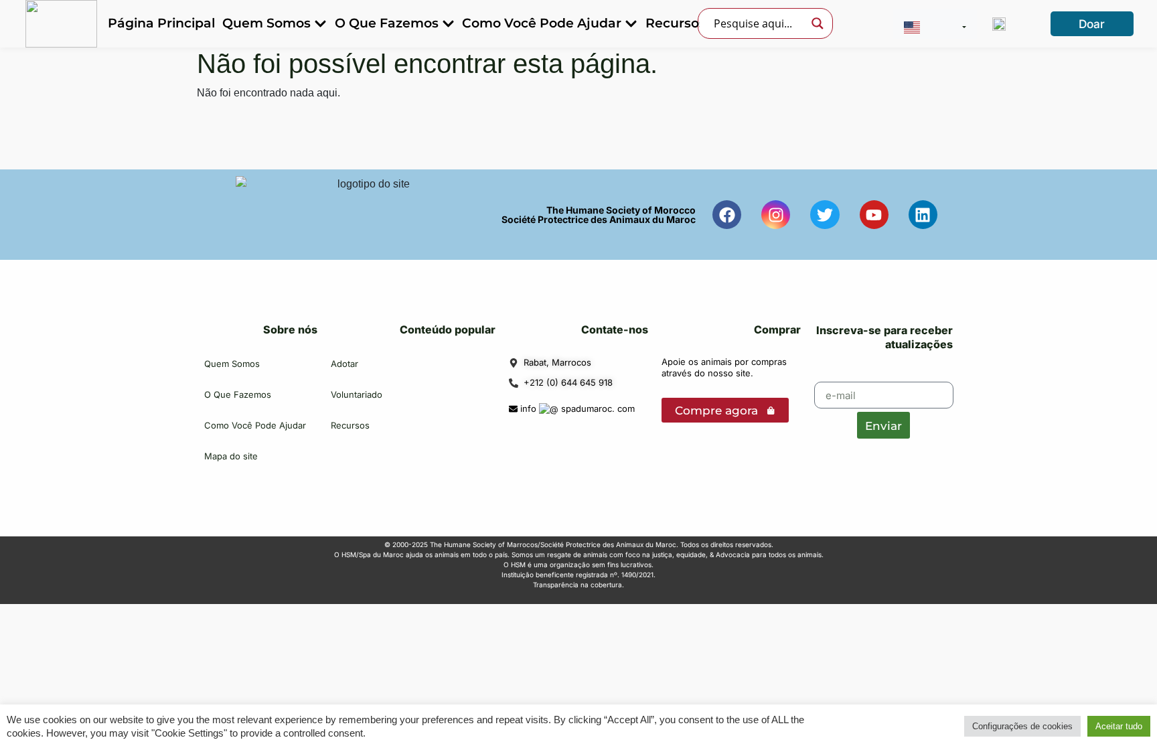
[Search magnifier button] (817, 23)
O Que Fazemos (237, 394)
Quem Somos (232, 363)
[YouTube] (874, 214)
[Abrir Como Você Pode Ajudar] (631, 23)
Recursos (350, 425)
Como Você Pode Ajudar (255, 425)
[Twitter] (824, 214)
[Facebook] (726, 214)
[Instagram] (775, 214)
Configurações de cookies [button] (1022, 726)
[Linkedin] (923, 214)
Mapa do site (231, 456)
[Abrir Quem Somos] (320, 23)
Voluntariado (356, 394)
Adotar (344, 363)
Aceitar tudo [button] (1118, 726)
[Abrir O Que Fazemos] (448, 23)
